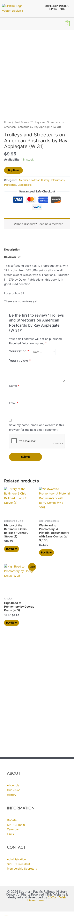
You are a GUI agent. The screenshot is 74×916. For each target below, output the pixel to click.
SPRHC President (18, 864)
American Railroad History (34, 180)
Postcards (10, 184)
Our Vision (13, 790)
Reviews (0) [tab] (12, 257)
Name (14, 385)
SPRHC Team (16, 824)
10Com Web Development (46, 899)
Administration (16, 859)
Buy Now (13, 170)
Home (7, 122)
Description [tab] (12, 249)
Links (10, 834)
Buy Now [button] (11, 548)
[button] (5, 23)
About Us (13, 785)
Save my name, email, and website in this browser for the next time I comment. (36, 427)
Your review (20, 361)
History (11, 794)
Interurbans (58, 180)
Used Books (21, 122)
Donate (12, 820)
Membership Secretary (22, 868)
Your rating (19, 351)
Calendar (13, 829)
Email (13, 403)
